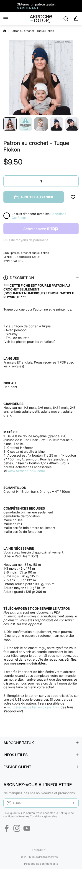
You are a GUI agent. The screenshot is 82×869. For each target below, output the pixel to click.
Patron (18, 261)
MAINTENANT (27, 8)
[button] (76, 18)
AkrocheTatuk (29, 257)
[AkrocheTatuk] (41, 18)
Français (37, 849)
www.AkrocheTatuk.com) (26, 471)
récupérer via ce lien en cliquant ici (33, 707)
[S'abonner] (73, 803)
